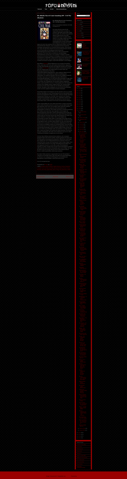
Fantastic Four (40, 168)
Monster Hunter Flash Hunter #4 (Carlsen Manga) (82, 213)
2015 (79, 108)
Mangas (78, 28)
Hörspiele (79, 26)
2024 (79, 92)
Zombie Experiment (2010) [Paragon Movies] (82, 372)
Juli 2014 (81, 124)
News (78, 30)
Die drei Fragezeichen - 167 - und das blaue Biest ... (83, 378)
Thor (60, 169)
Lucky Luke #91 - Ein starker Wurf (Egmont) (82, 197)
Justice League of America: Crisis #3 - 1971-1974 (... (83, 151)
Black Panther (49, 166)
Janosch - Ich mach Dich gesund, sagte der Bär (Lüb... (82, 344)
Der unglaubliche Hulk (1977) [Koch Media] (82, 260)
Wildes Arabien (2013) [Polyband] (82, 382)
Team (46, 9)
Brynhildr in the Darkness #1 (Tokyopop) (82, 315)
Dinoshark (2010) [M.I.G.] (82, 357)
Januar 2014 (82, 430)
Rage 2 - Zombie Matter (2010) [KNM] (82, 407)
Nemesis (45, 63)
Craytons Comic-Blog (81, 444)
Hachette (46, 168)
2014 (79, 110)
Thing (57, 169)
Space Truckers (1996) (82, 400)
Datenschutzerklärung (61, 9)
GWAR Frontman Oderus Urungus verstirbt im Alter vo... (82, 202)
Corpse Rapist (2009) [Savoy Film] (82, 303)
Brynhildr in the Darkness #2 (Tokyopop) (82, 229)
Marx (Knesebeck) (83, 132)
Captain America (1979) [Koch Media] (82, 225)
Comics (63, 166)
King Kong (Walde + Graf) (83, 294)
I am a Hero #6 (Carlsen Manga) (82, 176)
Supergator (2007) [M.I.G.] (82, 268)
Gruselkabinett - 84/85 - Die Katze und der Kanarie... (82, 136)
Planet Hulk (45, 68)
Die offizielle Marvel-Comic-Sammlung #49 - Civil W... (83, 249)
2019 (79, 101)
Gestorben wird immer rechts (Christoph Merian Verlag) (82, 145)
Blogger (79, 476)
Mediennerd (79, 451)
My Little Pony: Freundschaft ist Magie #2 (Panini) (82, 234)
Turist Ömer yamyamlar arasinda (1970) (83, 311)
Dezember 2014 (82, 111)
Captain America (57, 166)
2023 (79, 93)
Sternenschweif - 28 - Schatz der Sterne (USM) (83, 271)
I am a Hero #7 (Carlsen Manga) (82, 141)
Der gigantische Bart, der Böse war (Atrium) (82, 354)
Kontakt (52, 9)
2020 (79, 99)
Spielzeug (79, 35)
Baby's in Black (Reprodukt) (82, 222)
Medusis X (79, 453)
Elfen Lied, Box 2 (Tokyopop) (82, 257)
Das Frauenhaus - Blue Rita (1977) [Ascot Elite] (83, 239)
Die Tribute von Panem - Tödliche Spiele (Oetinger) (86, 72)
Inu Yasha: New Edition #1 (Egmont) (82, 244)
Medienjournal (80, 448)
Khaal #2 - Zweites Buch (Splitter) (82, 264)
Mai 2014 (81, 127)
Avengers (43, 166)
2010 (79, 437)
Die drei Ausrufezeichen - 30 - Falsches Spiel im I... (83, 280)
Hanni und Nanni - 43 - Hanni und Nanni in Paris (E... (83, 421)
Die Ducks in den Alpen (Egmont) (83, 334)
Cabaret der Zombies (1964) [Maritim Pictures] (83, 391)
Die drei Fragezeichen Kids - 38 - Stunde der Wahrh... (82, 366)
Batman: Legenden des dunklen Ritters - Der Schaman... (82, 413)
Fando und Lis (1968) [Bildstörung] (82, 360)
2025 (79, 90)
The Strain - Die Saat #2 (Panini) (82, 275)
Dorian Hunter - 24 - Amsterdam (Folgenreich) (83, 403)
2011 (79, 436)
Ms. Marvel (60, 168)
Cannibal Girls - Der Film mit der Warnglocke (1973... (83, 349)
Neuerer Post (41, 176)
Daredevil (67, 166)
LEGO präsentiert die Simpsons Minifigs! (83, 180)
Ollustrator (68, 476)
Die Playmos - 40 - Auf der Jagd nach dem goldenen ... (82, 324)
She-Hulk (44, 169)
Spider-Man (49, 169)
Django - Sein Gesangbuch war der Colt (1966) (82, 330)
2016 (79, 106)
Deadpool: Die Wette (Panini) (82, 190)
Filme (78, 24)
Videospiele (79, 37)
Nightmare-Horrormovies (82, 457)
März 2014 (81, 131)
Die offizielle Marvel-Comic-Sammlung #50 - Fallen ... (83, 208)
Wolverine (64, 169)
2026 (79, 88)
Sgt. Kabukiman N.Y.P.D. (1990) (83, 417)
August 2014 (82, 122)
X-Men (68, 169)
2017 (79, 104)
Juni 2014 (81, 125)
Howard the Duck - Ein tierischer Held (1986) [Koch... (82, 285)
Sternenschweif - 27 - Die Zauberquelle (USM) (82, 290)
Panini (68, 168)
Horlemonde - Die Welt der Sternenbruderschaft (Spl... (83, 171)
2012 (79, 434)
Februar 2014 (82, 428)
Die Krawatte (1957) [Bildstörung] (82, 386)
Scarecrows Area (80, 461)
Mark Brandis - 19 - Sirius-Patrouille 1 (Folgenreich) (86, 53)
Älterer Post (69, 176)
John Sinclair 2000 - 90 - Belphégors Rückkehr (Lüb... (82, 185)
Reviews (39, 169)
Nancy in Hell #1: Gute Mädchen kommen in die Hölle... (82, 396)
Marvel (55, 168)
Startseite (40, 9)
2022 (79, 95)
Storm (54, 169)
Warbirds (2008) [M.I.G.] (82, 426)
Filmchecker (79, 446)
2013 (79, 432)
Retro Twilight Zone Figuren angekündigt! (82, 306)
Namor (64, 168)
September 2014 (82, 119)
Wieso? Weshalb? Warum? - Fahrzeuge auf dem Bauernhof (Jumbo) (83, 47)
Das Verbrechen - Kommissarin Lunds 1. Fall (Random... (83, 161)
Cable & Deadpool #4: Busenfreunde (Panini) (83, 156)
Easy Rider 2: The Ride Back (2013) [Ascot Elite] (83, 319)
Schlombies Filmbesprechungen (81, 467)
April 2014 (81, 129)
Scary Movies (79, 464)
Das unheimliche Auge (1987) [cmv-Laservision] (86, 59)
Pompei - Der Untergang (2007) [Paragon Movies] (82, 338)
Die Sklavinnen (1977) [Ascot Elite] (82, 193)
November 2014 (82, 114)
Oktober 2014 (82, 117)
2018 (79, 102)
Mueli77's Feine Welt (81, 455)
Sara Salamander (80, 459)
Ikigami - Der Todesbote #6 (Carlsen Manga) (82, 166)
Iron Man (51, 168)
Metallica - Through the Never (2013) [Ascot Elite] (82, 218)
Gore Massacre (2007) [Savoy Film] (82, 253)
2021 (79, 97)
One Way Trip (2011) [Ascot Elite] (85, 78)
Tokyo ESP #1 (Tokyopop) (85, 65)
